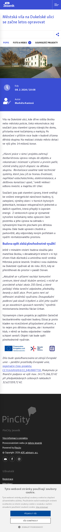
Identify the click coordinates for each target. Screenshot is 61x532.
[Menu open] (56, 4)
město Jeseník (35, 442)
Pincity (18, 447)
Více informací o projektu (15, 438)
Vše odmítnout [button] (30, 520)
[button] (57, 34)
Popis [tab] (6, 42)
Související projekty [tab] (46, 42)
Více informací (42, 507)
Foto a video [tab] (21, 42)
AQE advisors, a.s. (29, 452)
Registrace (8, 478)
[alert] (30, 508)
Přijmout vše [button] (30, 513)
